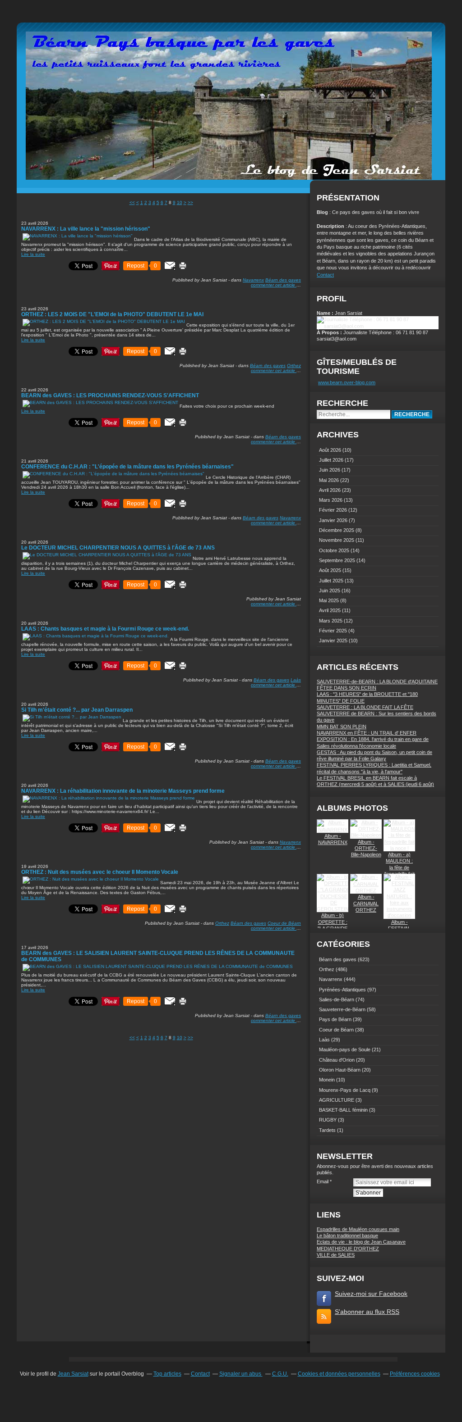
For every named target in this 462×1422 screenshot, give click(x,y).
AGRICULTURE (336, 1100)
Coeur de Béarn (284, 923)
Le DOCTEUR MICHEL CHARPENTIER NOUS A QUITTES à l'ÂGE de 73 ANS (118, 548)
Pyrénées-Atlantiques (342, 989)
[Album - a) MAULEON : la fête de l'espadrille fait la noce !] (399, 848)
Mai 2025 (329, 600)
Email (322, 1181)
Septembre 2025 (337, 560)
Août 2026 (330, 450)
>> (190, 202)
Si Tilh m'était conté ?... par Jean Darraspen (77, 710)
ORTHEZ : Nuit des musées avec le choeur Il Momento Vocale (99, 872)
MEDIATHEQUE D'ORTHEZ (348, 1248)
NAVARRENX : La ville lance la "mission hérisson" (85, 229)
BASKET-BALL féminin (343, 1110)
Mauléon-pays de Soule (344, 1049)
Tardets (327, 1130)
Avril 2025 (330, 610)
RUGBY (328, 1119)
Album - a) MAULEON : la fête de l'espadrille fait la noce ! (399, 867)
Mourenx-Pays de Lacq (344, 1090)
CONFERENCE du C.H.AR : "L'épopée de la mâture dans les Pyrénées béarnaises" (127, 466)
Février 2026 (333, 510)
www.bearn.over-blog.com (346, 382)
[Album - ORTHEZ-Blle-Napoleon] (366, 835)
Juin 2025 (330, 590)
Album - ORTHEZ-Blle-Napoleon (366, 848)
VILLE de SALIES (336, 1255)
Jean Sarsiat (73, 1374)
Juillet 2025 (332, 580)
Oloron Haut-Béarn (339, 1069)
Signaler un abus (241, 1374)
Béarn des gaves (283, 279)
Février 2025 (333, 630)
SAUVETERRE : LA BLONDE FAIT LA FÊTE (365, 707)
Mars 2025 (331, 620)
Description (331, 226)
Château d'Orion (337, 1060)
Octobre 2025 (335, 550)
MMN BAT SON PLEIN (341, 726)
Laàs (296, 679)
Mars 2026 (331, 500)
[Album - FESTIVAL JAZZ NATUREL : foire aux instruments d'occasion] (399, 915)
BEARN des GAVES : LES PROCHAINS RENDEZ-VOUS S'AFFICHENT (110, 395)
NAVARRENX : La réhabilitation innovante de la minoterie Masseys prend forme (123, 791)
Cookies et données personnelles (339, 1374)
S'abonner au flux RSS (367, 1311)
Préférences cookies (415, 1374)
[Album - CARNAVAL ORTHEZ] (366, 890)
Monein (327, 1079)
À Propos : (330, 332)
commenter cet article (273, 284)
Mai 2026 (329, 480)
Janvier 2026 (334, 520)
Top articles (167, 1374)
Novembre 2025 (337, 540)
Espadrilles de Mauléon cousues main (358, 1229)
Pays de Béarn (335, 1019)
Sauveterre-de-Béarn (342, 1009)
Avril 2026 (330, 490)
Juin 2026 (330, 469)
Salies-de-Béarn (336, 999)
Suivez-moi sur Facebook (371, 1293)
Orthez (294, 365)
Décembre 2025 (337, 530)
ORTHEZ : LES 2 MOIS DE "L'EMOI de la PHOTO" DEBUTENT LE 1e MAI (112, 314)
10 (179, 202)
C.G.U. (280, 1374)
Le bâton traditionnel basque (347, 1235)
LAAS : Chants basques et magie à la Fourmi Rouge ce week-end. (105, 629)
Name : (326, 313)
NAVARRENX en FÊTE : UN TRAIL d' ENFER (366, 733)
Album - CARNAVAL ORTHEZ (366, 903)
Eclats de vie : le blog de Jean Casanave (361, 1242)
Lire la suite (33, 254)
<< (132, 202)
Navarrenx (253, 279)
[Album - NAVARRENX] (332, 829)
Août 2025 (330, 570)
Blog (322, 212)
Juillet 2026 (332, 460)
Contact (325, 274)
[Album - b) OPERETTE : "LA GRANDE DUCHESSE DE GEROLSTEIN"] (334, 909)
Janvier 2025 (334, 640)
